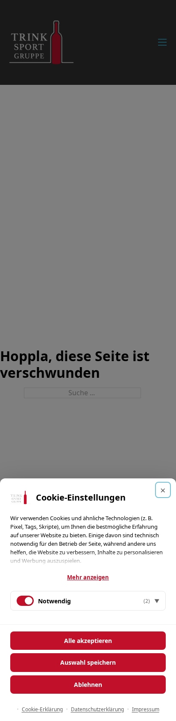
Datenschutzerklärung (97, 709)
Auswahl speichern (88, 662)
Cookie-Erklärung (42, 709)
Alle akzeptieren (88, 641)
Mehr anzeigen (88, 577)
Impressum (145, 709)
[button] (88, 600)
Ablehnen (88, 684)
